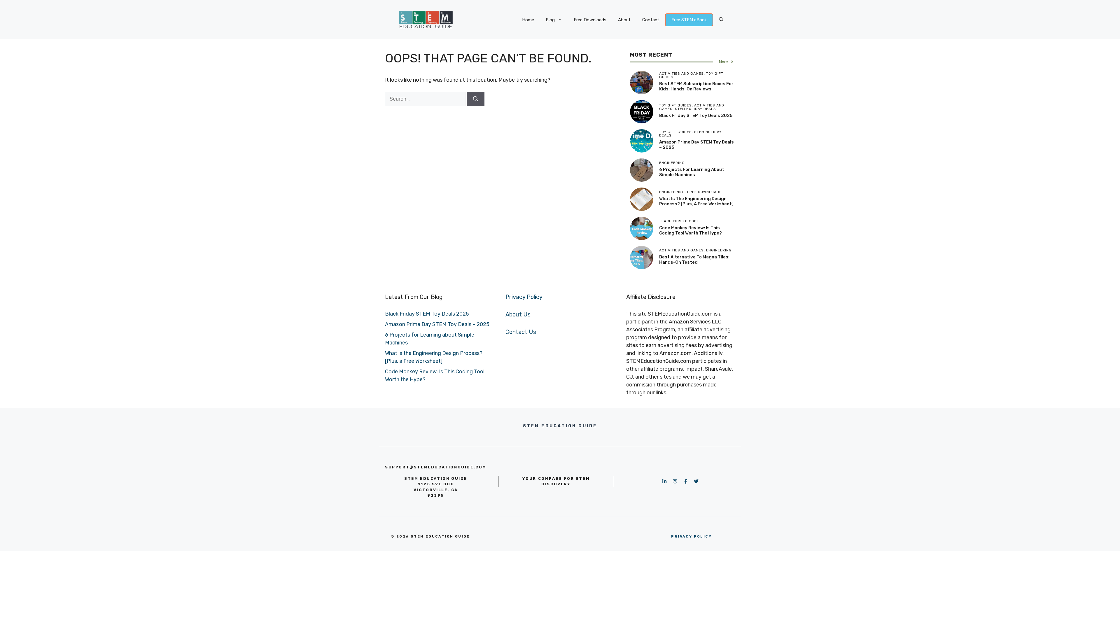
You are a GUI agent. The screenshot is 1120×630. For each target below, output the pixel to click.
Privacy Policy (523, 296)
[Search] (475, 99)
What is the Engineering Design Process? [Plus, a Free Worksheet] (696, 201)
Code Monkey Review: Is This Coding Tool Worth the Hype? (690, 230)
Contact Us (520, 331)
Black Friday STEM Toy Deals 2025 (696, 115)
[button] (721, 20)
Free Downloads (590, 19)
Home (528, 19)
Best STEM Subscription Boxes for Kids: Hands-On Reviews (696, 86)
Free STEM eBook (689, 19)
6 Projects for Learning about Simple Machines (691, 172)
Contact (650, 19)
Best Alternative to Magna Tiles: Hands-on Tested (694, 259)
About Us (518, 314)
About (624, 19)
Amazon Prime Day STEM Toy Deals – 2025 (437, 324)
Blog (550, 19)
